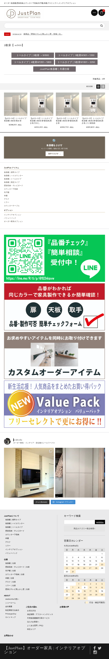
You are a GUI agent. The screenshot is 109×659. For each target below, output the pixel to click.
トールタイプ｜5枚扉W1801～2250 (76, 62)
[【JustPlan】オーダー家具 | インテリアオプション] (24, 14)
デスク (6, 199)
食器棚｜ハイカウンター (13, 176)
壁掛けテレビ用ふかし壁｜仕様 (17, 589)
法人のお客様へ (33, 622)
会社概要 (8, 606)
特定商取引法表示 (12, 610)
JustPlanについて (11, 516)
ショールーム (10, 603)
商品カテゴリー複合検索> (84, 528)
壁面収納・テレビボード (13, 186)
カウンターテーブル (12, 206)
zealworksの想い (12, 599)
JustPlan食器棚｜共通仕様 (54, 69)
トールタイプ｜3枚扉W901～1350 (76, 55)
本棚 (5, 196)
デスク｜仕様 (10, 582)
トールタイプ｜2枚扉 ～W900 (32, 55)
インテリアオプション (12, 215)
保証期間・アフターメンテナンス (40, 614)
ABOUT (7, 595)
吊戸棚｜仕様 (10, 571)
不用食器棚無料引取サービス (38, 618)
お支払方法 (31, 611)
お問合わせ (8, 635)
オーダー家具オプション (13, 221)
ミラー (6, 202)
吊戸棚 (6, 192)
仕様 (6, 559)
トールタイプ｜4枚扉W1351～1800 (32, 62)
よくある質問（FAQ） (35, 625)
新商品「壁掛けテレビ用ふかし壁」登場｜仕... (43, 34)
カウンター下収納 (11, 189)
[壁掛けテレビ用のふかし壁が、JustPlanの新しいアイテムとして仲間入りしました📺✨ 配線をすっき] (29, 473)
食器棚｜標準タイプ (12, 172)
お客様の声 (64, 607)
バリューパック (10, 218)
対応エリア (31, 629)
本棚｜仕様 (9, 578)
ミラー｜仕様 (10, 586)
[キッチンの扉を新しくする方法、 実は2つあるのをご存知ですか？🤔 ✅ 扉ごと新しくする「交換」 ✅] (80, 473)
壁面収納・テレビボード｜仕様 (17, 567)
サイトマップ (10, 617)
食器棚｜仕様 (10, 563)
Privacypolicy (10, 614)
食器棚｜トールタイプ (12, 179)
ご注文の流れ (31, 607)
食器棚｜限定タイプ (12, 182)
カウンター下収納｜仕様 (14, 574)
